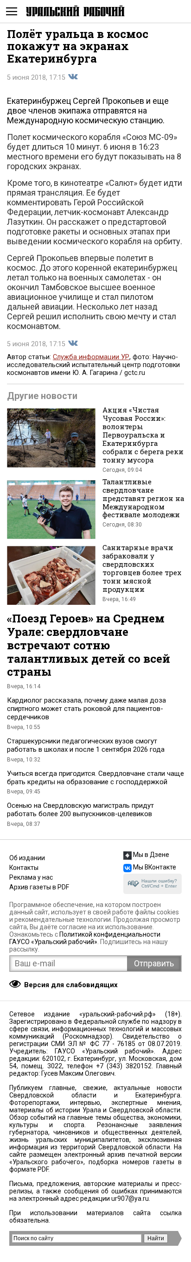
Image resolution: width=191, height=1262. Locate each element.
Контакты (23, 867)
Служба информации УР (91, 357)
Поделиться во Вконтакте (72, 76)
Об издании (27, 858)
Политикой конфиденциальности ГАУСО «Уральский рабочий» (84, 938)
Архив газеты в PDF (39, 887)
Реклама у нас (31, 877)
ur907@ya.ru (130, 1198)
